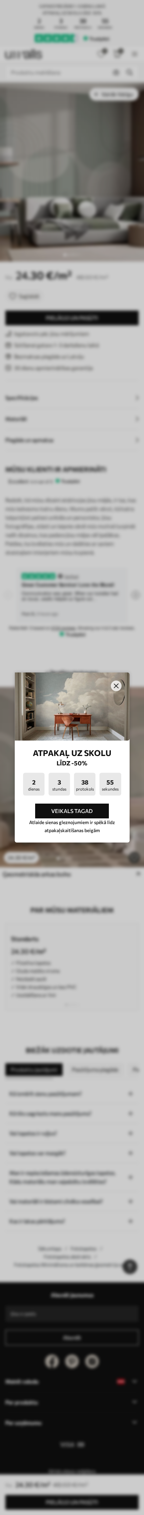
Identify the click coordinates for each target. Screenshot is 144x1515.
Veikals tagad (72, 811)
